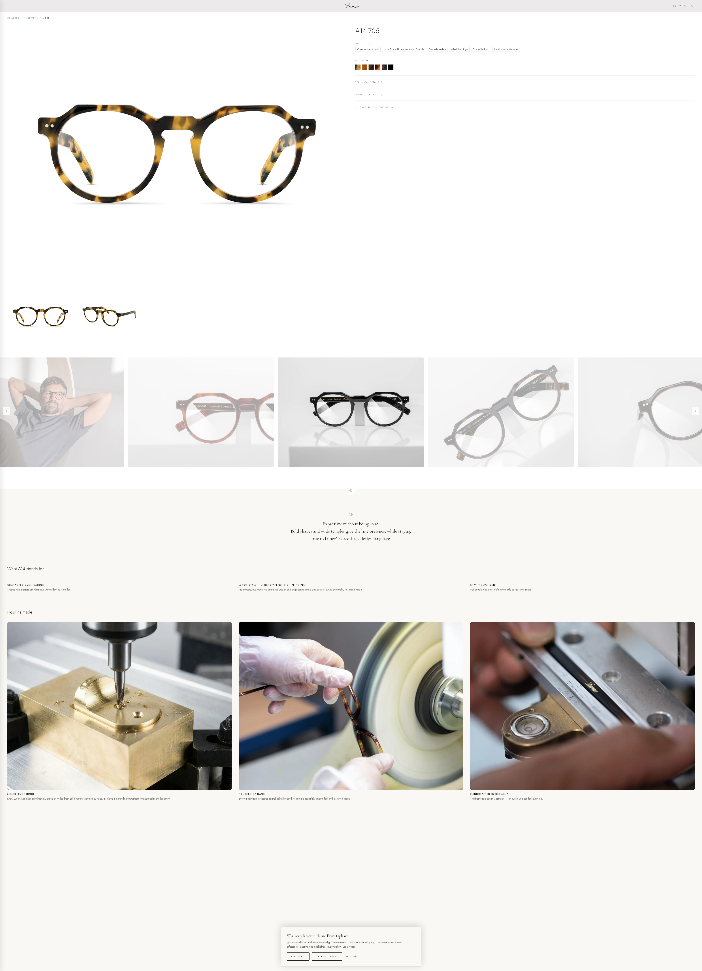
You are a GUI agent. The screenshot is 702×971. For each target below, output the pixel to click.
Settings (352, 956)
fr (685, 6)
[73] (371, 67)
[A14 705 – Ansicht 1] (40, 317)
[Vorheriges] (6, 411)
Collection (14, 17)
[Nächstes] (695, 411)
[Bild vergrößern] (177, 154)
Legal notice (349, 947)
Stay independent (437, 49)
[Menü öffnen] (10, 6)
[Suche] (692, 6)
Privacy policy (333, 947)
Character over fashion (368, 49)
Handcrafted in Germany (506, 49)
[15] (377, 67)
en (680, 5)
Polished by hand (481, 49)
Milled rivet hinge (459, 49)
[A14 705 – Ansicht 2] (109, 317)
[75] (358, 67)
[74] (364, 67)
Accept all (298, 956)
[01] (390, 67)
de (674, 6)
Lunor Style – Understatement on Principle (404, 49)
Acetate (31, 17)
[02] (384, 67)
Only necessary (327, 956)
